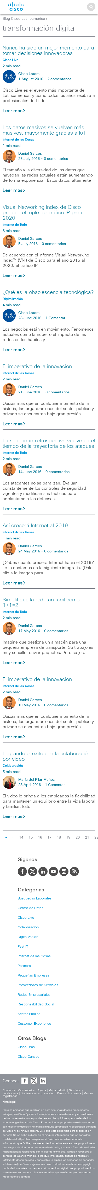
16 (40, 837)
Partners (24, 966)
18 (59, 837)
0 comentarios (56, 159)
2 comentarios (59, 79)
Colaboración (28, 927)
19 (68, 837)
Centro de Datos (30, 908)
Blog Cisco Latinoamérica (24, 19)
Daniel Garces (30, 153)
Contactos (9, 1090)
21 (87, 837)
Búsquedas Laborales (34, 898)
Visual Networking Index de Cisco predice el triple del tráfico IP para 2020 (42, 213)
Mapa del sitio (57, 1090)
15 (30, 837)
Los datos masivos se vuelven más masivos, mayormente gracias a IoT (44, 130)
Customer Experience (34, 1023)
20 (78, 837)
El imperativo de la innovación (37, 366)
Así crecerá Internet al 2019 (35, 525)
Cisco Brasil (27, 1047)
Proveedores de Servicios (38, 985)
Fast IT (23, 946)
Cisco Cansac (28, 1057)
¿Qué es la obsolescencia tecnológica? (48, 292)
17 (49, 837)
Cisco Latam (28, 74)
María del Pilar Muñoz (36, 780)
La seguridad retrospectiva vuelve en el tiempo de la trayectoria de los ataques (49, 443)
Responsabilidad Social (36, 1004)
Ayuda (41, 1090)
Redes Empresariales (34, 995)
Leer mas (12, 111)
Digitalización (28, 937)
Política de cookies (69, 1093)
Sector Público (29, 1014)
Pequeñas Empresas (33, 975)
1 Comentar (55, 318)
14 (21, 837)
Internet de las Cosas (34, 956)
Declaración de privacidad (38, 1093)
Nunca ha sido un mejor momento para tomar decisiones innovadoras (48, 50)
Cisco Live (26, 918)
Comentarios (26, 1090)
